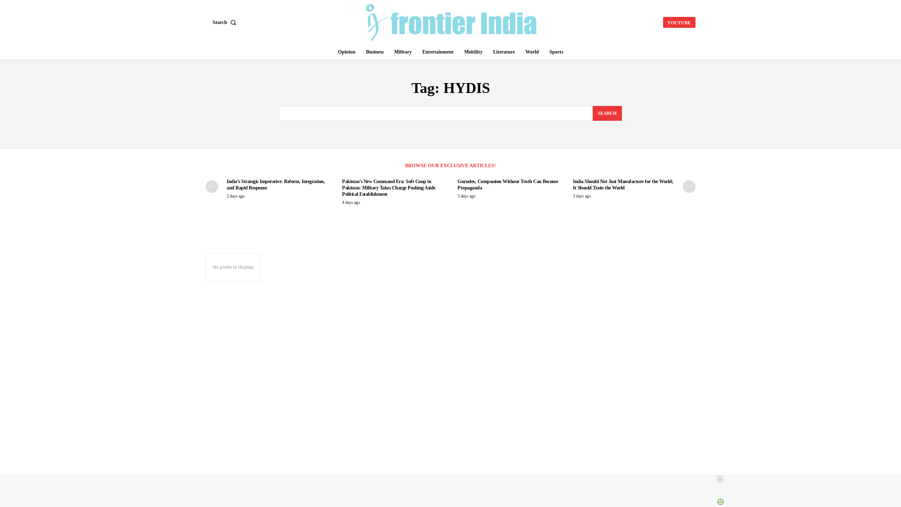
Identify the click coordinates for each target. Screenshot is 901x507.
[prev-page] (212, 186)
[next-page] (689, 186)
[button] (226, 22)
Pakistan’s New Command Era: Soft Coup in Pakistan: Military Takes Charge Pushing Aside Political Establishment (388, 188)
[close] (585, 479)
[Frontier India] (452, 21)
